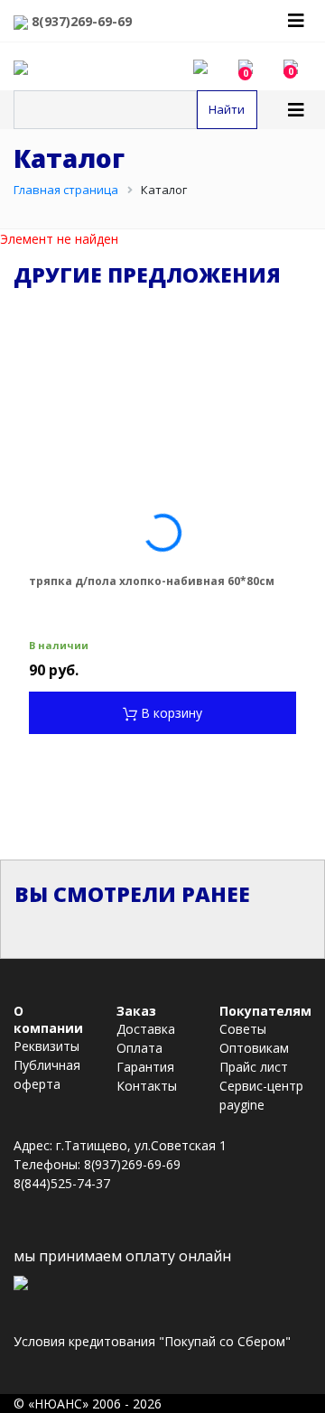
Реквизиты (46, 1046)
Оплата (139, 1047)
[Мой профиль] (207, 66)
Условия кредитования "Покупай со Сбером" (152, 1341)
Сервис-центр (261, 1085)
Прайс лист (253, 1066)
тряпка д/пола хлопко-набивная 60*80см (151, 581)
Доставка (145, 1028)
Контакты (146, 1085)
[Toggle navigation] (296, 20)
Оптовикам (254, 1047)
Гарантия (145, 1066)
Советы (242, 1028)
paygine (242, 1104)
